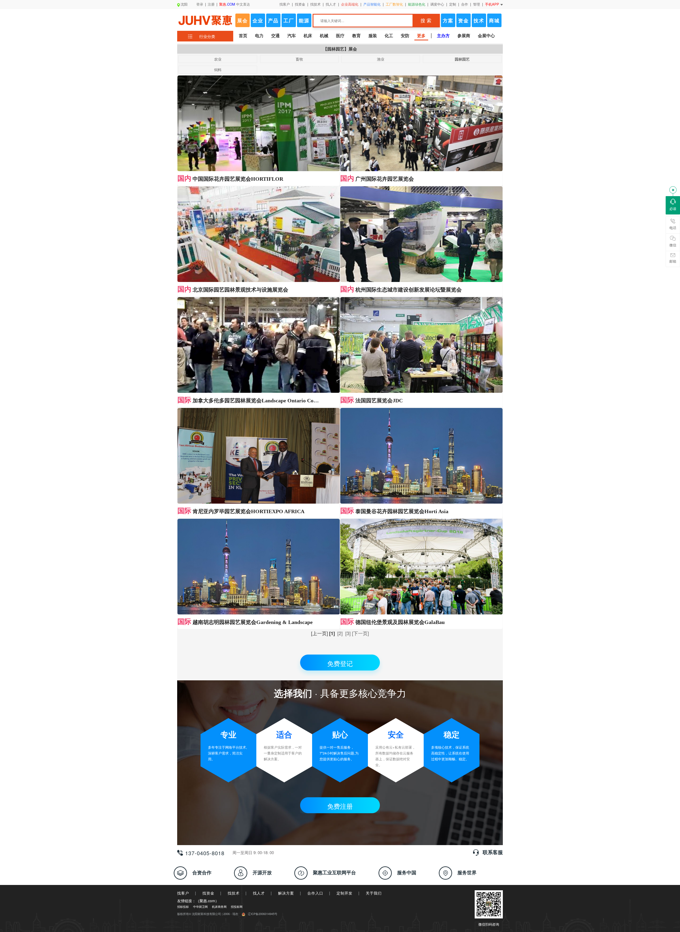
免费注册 (340, 806)
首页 (243, 35)
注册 (211, 4)
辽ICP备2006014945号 (262, 914)
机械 (324, 35)
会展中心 (486, 35)
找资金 (300, 4)
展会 (242, 20)
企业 (258, 20)
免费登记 (340, 663)
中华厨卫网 (200, 906)
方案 (448, 20)
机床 (308, 35)
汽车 (291, 35)
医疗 (340, 35)
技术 (479, 20)
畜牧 (299, 59)
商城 (494, 20)
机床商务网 (219, 906)
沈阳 (184, 4)
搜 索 (425, 20)
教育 (356, 35)
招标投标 (183, 906)
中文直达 (234, 4)
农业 (218, 59)
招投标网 (237, 906)
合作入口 (315, 893)
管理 (476, 4)
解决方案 (286, 893)
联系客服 (493, 852)
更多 (421, 35)
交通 (275, 35)
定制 (452, 4)
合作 (464, 4)
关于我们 (374, 893)
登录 (199, 4)
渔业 (380, 59)
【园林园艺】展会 (340, 49)
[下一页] (360, 633)
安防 (405, 35)
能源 (304, 20)
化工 (389, 35)
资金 (463, 20)
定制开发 (344, 893)
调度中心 (437, 4)
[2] (340, 633)
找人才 (331, 4)
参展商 (463, 35)
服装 (372, 35)
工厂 (288, 20)
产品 (273, 20)
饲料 (218, 69)
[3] (348, 633)
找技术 (315, 4)
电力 (259, 35)
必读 (672, 208)
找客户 (284, 4)
